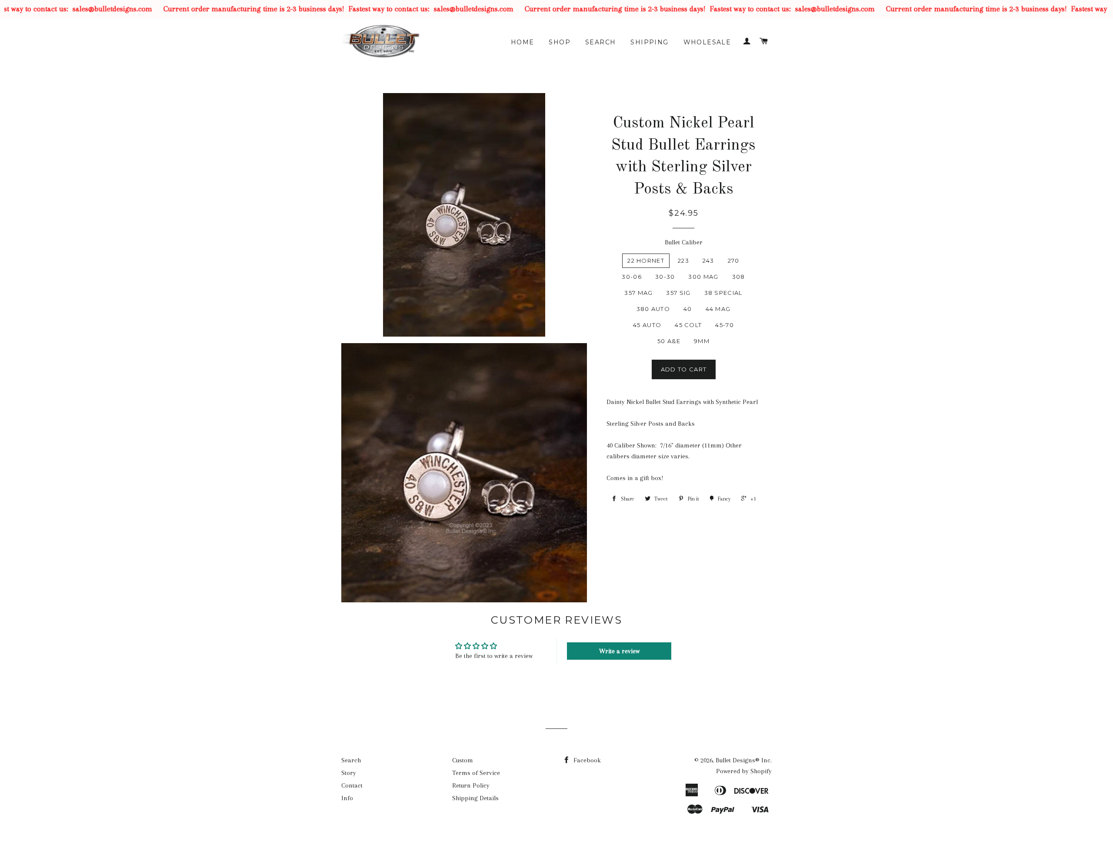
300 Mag (703, 276)
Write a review (619, 651)
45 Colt (688, 324)
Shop (559, 42)
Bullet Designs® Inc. (744, 760)
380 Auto (653, 308)
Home (522, 42)
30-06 (632, 276)
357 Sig (678, 292)
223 (683, 260)
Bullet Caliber (684, 242)
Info (347, 798)
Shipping (649, 42)
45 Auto (647, 324)
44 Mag (718, 308)
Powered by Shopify (744, 771)
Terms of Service (476, 773)
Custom (462, 760)
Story (348, 773)
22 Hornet (645, 260)
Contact (352, 785)
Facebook (586, 760)
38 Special (723, 292)
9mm (702, 340)
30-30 (665, 276)
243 (708, 260)
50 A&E (668, 340)
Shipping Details (475, 798)
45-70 (724, 324)
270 (734, 260)
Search (600, 42)
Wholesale (707, 42)
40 (687, 308)
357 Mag (638, 292)
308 (738, 276)
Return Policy (471, 785)
